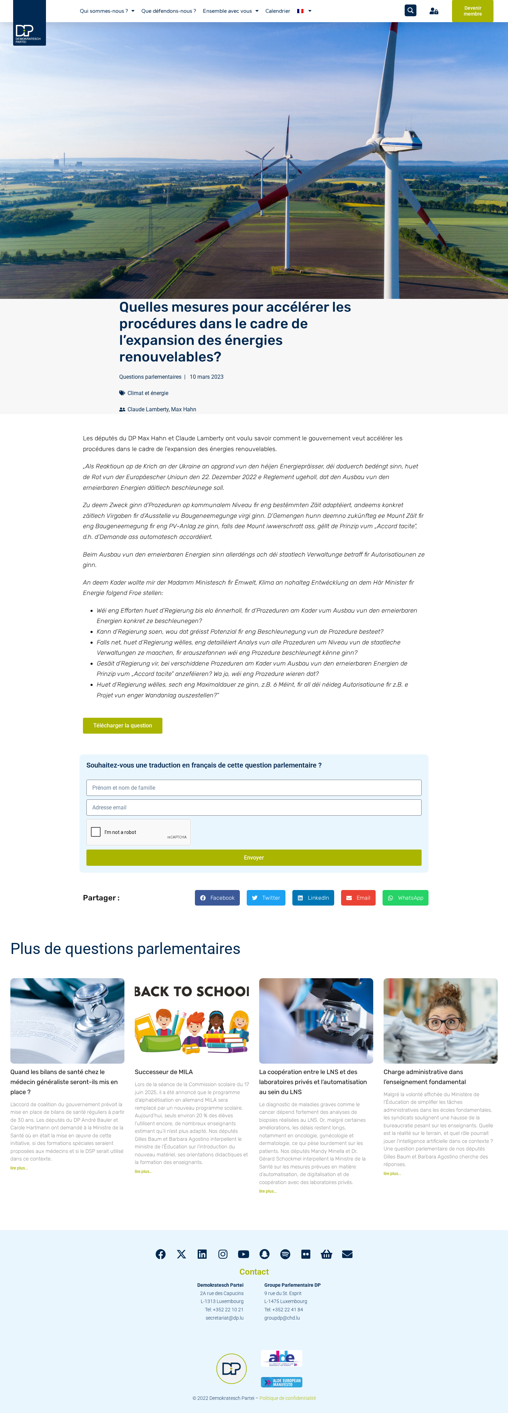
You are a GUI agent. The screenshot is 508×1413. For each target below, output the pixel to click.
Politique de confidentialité (288, 1398)
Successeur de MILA (164, 1072)
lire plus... (19, 1168)
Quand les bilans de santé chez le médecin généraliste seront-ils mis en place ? (64, 1082)
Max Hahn (183, 409)
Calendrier (277, 11)
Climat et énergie (148, 393)
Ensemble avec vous (227, 11)
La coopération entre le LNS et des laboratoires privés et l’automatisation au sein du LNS (313, 1082)
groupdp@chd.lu (282, 1318)
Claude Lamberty (148, 409)
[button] (217, 898)
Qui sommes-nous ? (104, 11)
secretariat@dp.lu (225, 1318)
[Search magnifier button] (410, 10)
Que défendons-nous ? (168, 11)
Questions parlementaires (150, 377)
